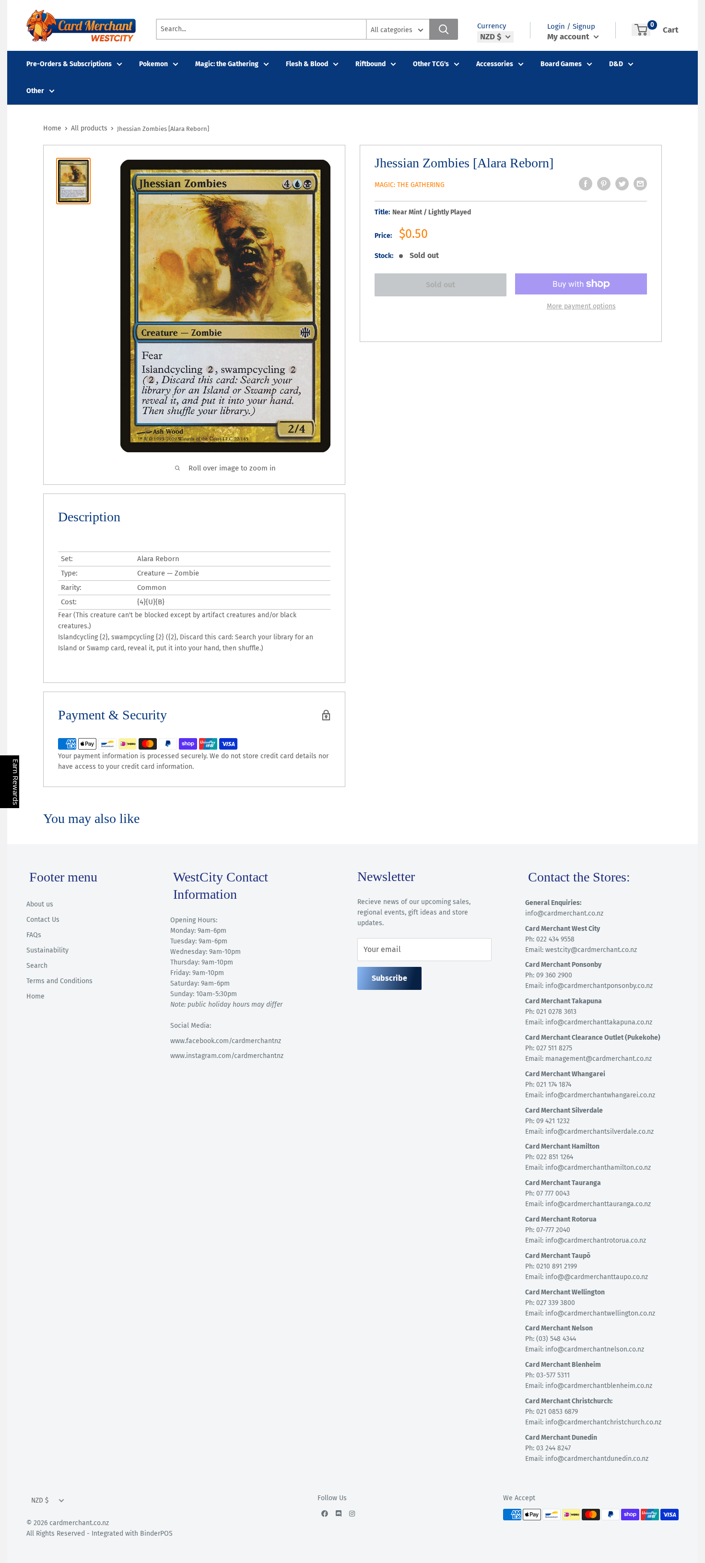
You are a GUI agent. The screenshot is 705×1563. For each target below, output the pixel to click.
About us (39, 904)
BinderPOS (156, 1533)
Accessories (494, 64)
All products (89, 128)
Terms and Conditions (59, 981)
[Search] (443, 29)
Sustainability (47, 950)
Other (35, 91)
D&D (616, 64)
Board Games (561, 64)
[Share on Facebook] (585, 183)
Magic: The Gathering (410, 185)
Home (52, 128)
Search (36, 966)
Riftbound (370, 64)
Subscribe (389, 978)
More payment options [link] (581, 306)
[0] (641, 30)
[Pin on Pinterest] (604, 183)
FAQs (33, 935)
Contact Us (42, 920)
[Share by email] (640, 183)
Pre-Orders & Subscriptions (69, 64)
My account (569, 37)
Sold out (440, 284)
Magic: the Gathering (226, 64)
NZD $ (39, 1500)
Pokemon (153, 64)
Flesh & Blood (307, 64)
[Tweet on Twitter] (622, 183)
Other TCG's (431, 64)
